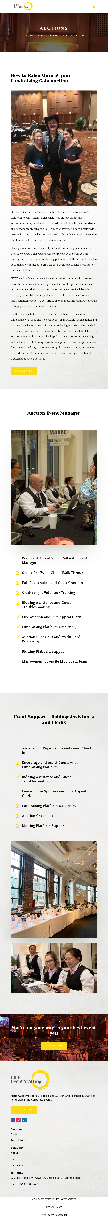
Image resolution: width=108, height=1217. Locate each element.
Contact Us (54, 1045)
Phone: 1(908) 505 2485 (24, 1184)
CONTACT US (23, 371)
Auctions (16, 1134)
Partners (16, 1159)
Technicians (18, 1140)
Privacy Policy (54, 1207)
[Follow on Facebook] (13, 1120)
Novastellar (60, 1215)
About (14, 1152)
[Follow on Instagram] (18, 1120)
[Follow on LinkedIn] (24, 1120)
